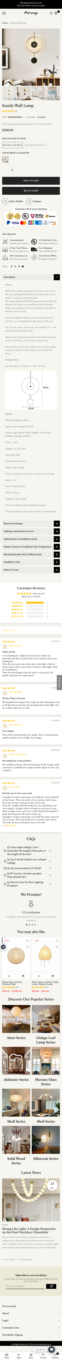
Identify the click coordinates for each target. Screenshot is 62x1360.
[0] (56, 13)
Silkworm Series (46, 1159)
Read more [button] (10, 825)
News (5, 1225)
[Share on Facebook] (11, 266)
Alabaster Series (16, 1080)
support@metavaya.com (32, 3)
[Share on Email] (23, 266)
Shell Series (16, 1121)
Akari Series (16, 1038)
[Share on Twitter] (15, 266)
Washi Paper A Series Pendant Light (12, 983)
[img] (8, 641)
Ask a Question (9, 234)
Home (5, 23)
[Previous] (6, 57)
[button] (8, 111)
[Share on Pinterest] (19, 266)
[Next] (55, 57)
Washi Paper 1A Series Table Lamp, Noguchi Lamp (45, 983)
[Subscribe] (51, 1286)
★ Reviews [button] (59, 682)
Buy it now (31, 190)
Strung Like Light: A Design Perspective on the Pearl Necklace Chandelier (29, 1230)
